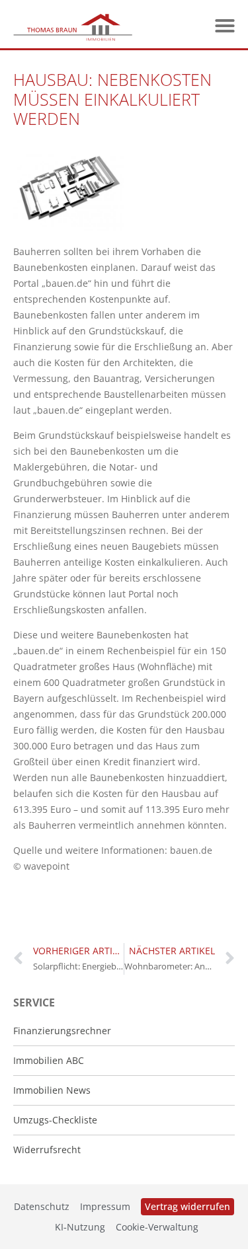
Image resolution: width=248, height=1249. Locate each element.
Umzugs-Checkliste (55, 1120)
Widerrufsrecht (47, 1149)
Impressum (105, 1206)
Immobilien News (52, 1090)
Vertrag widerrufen (187, 1206)
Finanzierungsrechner (62, 1030)
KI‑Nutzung (80, 1227)
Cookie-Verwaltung (157, 1227)
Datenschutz (41, 1206)
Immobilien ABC (48, 1060)
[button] (225, 26)
